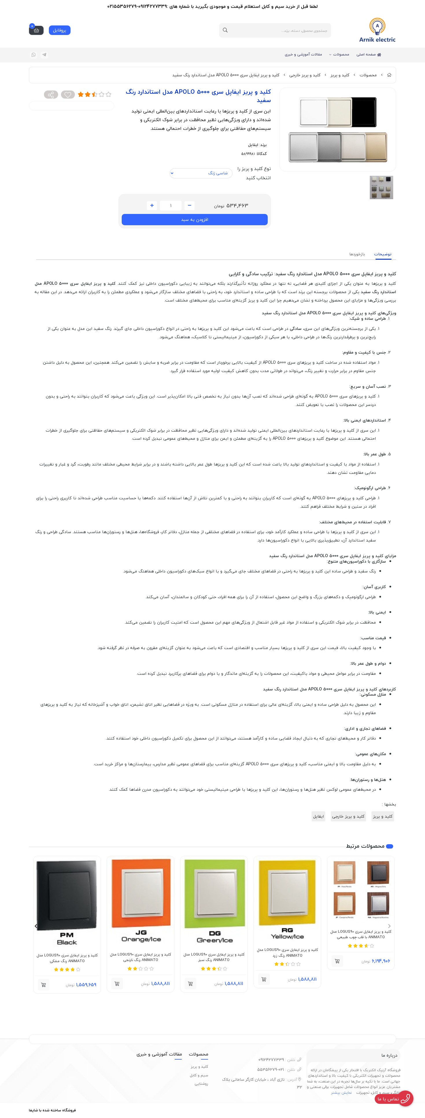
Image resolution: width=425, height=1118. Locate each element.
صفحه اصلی (366, 54)
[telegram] (44, 55)
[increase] (152, 205)
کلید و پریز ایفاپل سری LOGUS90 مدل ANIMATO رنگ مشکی (67, 958)
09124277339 (276, 1059)
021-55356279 (276, 1069)
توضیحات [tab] (382, 254)
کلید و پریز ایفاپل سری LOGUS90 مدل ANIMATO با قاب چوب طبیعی (360, 934)
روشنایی (201, 1083)
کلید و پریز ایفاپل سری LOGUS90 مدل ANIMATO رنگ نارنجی (140, 957)
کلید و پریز (339, 75)
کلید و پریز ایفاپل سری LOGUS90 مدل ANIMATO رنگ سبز (214, 957)
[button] (389, 926)
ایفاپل (253, 144)
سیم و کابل (199, 1075)
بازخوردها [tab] (357, 254)
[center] (225, 30)
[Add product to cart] (337, 961)
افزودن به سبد (194, 219)
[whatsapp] (33, 55)
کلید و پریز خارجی (304, 75)
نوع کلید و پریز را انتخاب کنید (254, 173)
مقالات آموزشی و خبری (303, 54)
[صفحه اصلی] (389, 75)
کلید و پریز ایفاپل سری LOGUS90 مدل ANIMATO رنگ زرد (287, 952)
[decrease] (189, 205)
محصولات (341, 54)
